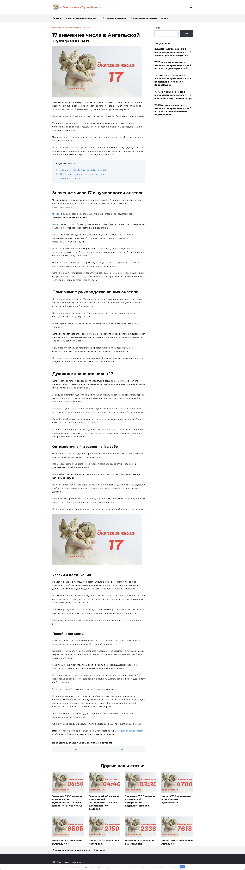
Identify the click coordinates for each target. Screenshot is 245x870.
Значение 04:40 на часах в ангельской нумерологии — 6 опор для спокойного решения (104, 802)
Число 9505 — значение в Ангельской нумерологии (67, 843)
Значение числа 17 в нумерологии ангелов (83, 170)
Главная (57, 18)
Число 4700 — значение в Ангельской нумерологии (176, 799)
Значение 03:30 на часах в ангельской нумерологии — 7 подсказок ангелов (140, 801)
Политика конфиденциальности (71, 850)
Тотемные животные (115, 18)
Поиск (157, 28)
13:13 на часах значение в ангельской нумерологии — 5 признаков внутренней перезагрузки (172, 80)
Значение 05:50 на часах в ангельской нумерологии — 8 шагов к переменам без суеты (67, 801)
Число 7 (56, 224)
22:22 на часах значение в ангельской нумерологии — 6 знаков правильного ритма (172, 52)
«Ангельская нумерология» (129, 731)
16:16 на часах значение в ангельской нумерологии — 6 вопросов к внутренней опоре (173, 94)
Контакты (99, 850)
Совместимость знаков (143, 18)
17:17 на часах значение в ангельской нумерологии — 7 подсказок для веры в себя (172, 65)
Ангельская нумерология (81, 18)
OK (182, 867)
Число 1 (56, 214)
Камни (164, 18)
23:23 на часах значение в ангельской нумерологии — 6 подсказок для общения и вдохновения (172, 110)
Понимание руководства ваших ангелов (82, 174)
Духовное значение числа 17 (75, 178)
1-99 (88, 27)
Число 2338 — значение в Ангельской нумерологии (140, 843)
